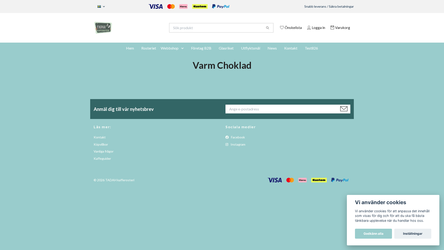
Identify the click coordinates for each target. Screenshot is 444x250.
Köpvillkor (101, 151)
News (272, 54)
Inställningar (412, 233)
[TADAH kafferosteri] (158, 28)
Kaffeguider (102, 165)
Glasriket (226, 54)
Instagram (237, 151)
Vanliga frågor (104, 158)
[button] (183, 54)
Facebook (237, 144)
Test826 (311, 54)
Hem (130, 54)
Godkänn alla (373, 233)
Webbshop (170, 54)
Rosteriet (148, 54)
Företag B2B (201, 54)
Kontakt (290, 54)
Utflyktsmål (250, 54)
